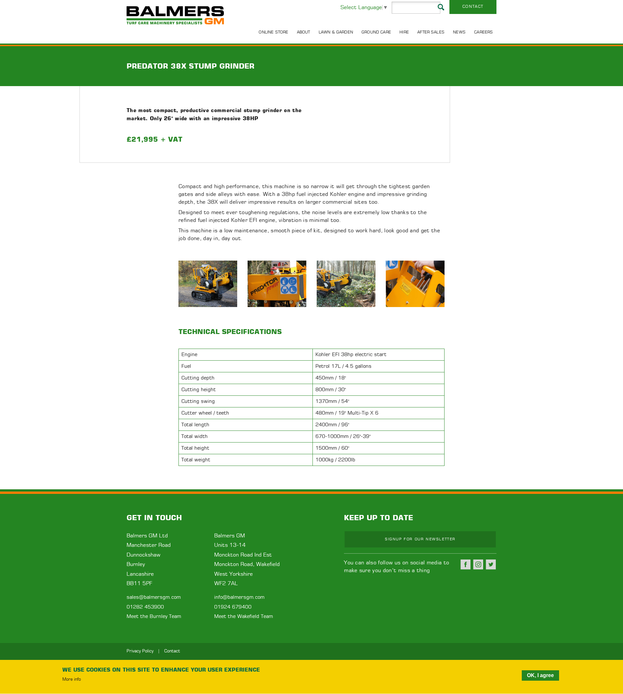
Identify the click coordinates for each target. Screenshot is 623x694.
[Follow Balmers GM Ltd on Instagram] (478, 564)
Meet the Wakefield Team (243, 616)
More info (71, 680)
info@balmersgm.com (239, 597)
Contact (472, 6)
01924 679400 (232, 607)
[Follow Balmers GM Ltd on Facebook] (465, 564)
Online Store (273, 32)
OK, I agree (540, 675)
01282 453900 (145, 607)
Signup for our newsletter (420, 539)
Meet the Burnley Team (154, 616)
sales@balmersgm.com (154, 597)
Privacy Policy (140, 651)
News (459, 32)
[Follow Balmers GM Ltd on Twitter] (490, 564)
